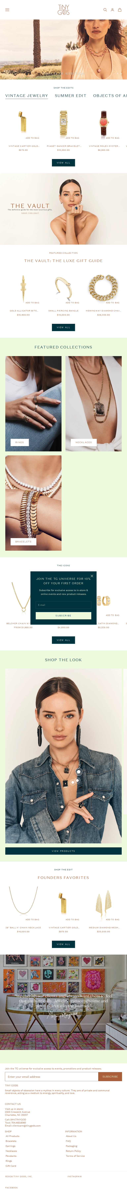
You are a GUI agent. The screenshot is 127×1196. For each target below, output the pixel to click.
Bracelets (11, 1141)
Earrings (10, 1146)
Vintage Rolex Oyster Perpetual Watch (103, 146)
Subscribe (63, 615)
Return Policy (73, 1150)
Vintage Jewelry (26, 95)
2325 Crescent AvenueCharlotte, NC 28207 (17, 1113)
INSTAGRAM (74, 1176)
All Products (12, 1136)
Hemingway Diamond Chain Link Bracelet (103, 310)
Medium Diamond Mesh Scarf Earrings (103, 927)
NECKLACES (84, 442)
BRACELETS (23, 541)
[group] (63, 39)
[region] (63, 39)
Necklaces (11, 1150)
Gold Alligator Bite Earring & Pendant (23, 310)
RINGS (19, 442)
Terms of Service (75, 1155)
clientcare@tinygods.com (26, 1125)
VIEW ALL (63, 944)
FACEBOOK (11, 1187)
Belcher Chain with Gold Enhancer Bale (23, 623)
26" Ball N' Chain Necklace (23, 927)
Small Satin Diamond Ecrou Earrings (103, 623)
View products (63, 851)
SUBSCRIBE (110, 1076)
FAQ (68, 1141)
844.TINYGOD (18, 1119)
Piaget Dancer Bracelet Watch (63, 146)
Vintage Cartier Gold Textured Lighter (23, 146)
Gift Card (11, 1165)
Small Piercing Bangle (63, 310)
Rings (9, 1160)
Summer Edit (71, 95)
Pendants (11, 1155)
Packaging (71, 1146)
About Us (71, 1136)
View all (63, 162)
